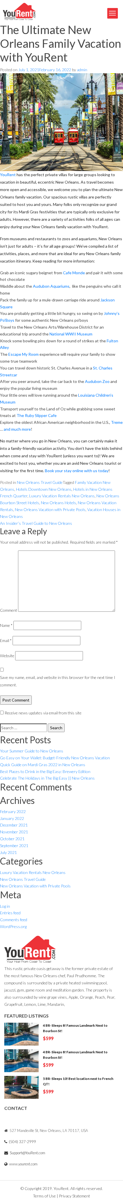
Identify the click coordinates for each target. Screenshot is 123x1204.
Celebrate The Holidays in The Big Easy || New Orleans (47, 778)
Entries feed (10, 912)
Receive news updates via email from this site (43, 712)
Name (6, 625)
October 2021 (12, 838)
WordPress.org (13, 926)
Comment (8, 610)
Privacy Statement (74, 1195)
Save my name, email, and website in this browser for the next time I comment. (57, 681)
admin (82, 69)
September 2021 (14, 845)
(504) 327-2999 (22, 1141)
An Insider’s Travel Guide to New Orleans (36, 523)
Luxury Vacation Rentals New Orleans (62, 495)
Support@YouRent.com (27, 1153)
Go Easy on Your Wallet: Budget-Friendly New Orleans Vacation (55, 757)
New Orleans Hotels (58, 502)
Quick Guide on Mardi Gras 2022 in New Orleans (42, 764)
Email (6, 640)
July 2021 (8, 852)
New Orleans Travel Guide (40, 482)
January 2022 (12, 818)
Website (7, 655)
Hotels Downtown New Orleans (44, 489)
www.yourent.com (22, 1164)
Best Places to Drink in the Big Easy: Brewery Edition (45, 771)
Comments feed (13, 919)
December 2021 (14, 824)
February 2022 (13, 811)
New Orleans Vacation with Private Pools (50, 509)
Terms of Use (45, 1195)
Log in (5, 906)
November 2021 (14, 831)
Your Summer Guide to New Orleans (31, 750)
